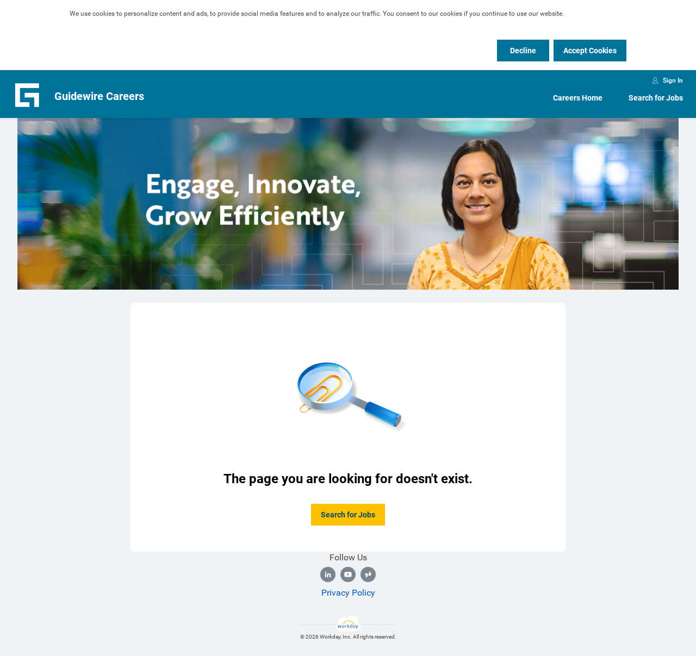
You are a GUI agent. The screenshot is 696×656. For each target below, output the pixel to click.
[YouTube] (348, 574)
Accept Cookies (590, 50)
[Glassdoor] (368, 574)
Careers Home (577, 97)
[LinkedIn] (327, 574)
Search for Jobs (656, 97)
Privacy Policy (348, 593)
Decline (523, 50)
